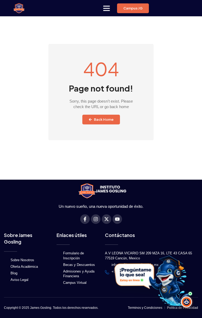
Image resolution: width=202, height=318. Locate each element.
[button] (106, 8)
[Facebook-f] (85, 219)
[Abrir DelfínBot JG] (151, 280)
